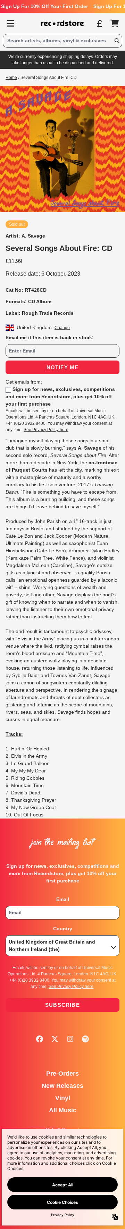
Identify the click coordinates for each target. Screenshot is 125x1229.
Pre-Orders (62, 1073)
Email (62, 899)
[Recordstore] (62, 23)
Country (62, 928)
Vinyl (62, 1098)
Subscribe (62, 1005)
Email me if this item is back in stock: (50, 337)
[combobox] (62, 41)
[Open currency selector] (99, 23)
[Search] (116, 41)
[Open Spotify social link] (85, 1039)
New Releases (62, 1085)
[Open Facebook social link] (39, 1039)
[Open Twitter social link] (54, 1039)
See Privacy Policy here (46, 429)
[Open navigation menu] (10, 23)
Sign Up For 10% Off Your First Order (44, 6)
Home (11, 77)
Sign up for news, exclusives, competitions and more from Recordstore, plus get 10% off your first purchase (60, 396)
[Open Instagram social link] (70, 1039)
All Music (62, 1110)
